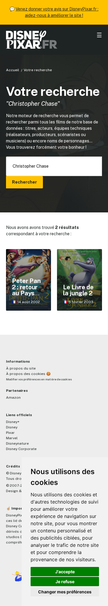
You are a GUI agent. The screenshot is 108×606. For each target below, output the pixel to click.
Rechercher (24, 182)
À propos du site (21, 368)
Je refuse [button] (65, 581)
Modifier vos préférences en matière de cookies (39, 379)
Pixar (10, 433)
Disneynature (17, 443)
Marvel (12, 438)
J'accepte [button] (65, 571)
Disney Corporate (21, 449)
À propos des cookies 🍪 (28, 374)
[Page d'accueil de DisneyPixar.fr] (54, 40)
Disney (11, 427)
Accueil (12, 70)
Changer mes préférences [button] (65, 591)
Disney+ (13, 422)
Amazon (13, 397)
